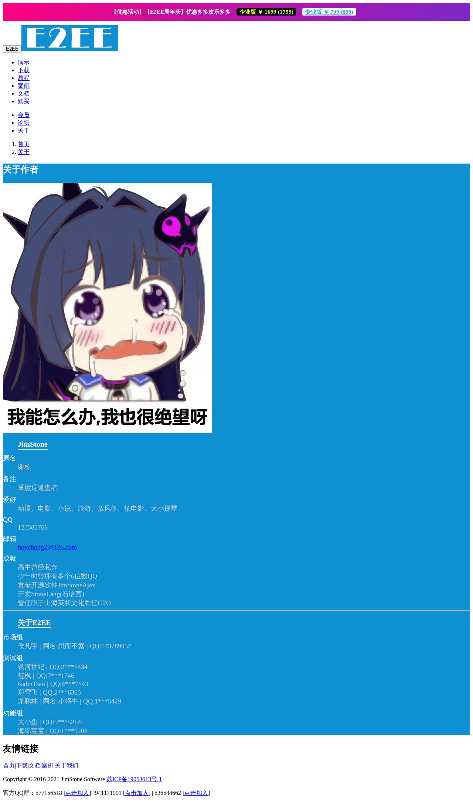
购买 (24, 101)
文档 (24, 93)
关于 (24, 130)
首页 (24, 144)
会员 (24, 115)
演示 (24, 62)
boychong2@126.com (47, 547)
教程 (24, 78)
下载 (24, 70)
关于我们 (66, 765)
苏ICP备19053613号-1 (134, 779)
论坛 (24, 123)
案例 (24, 86)
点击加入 (77, 793)
